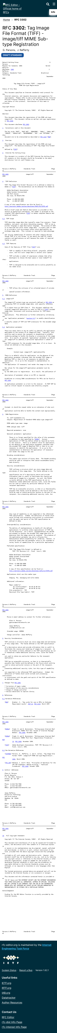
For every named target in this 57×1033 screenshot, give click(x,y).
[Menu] (54, 4)
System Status (9, 970)
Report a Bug (25, 970)
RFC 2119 (43, 137)
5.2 (3, 327)
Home (6, 19)
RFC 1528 (10, 121)
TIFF (15, 149)
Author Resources (12, 1002)
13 (13, 741)
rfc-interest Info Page (14, 1026)
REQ (49, 137)
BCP (3, 739)
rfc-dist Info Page (12, 1022)
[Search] (48, 3)
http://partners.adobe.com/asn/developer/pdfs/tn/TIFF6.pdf (31, 570)
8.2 (3, 750)
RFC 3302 (5, 174)
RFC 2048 (18, 741)
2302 (12, 69)
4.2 (3, 243)
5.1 (3, 298)
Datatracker (9, 997)
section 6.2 (31, 318)
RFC (3, 757)
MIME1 (37, 439)
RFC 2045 (22, 732)
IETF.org (6, 983)
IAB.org (6, 992)
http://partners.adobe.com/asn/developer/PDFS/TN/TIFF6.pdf (26, 206)
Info (53, 12)
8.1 (3, 698)
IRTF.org (6, 987)
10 (3, 835)
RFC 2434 (8, 380)
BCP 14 (30, 704)
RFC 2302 (26, 124)
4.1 (3, 218)
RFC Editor (8, 1017)
